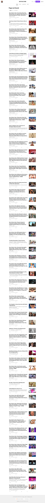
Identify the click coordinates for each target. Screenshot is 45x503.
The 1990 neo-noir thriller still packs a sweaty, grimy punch (18, 184)
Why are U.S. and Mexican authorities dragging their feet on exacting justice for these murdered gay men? (18, 55)
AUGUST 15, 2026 (12, 112)
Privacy (23, 496)
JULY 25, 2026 (11, 291)
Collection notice (29, 496)
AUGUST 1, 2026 (11, 225)
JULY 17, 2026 (11, 369)
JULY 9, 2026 (11, 439)
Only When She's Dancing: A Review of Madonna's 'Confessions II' (17, 478)
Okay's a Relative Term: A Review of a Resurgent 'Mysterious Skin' (17, 126)
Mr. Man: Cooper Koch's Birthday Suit (17, 382)
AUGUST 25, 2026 (12, 32)
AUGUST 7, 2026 (11, 169)
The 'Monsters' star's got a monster (14, 383)
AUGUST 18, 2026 (12, 88)
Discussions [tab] (16, 10)
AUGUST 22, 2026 (12, 48)
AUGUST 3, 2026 (11, 209)
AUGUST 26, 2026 (12, 16)
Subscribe (37, 1)
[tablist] (13, 10)
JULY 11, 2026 (11, 423)
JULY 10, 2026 (11, 431)
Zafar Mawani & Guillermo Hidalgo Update (18, 53)
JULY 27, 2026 (11, 283)
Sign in (42, 1)
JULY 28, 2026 (11, 267)
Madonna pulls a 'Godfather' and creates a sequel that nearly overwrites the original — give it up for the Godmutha (18, 480)
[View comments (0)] (15, 18)
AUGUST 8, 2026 (11, 161)
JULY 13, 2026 (11, 407)
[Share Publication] (34, 1)
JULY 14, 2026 (11, 398)
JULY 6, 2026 (11, 464)
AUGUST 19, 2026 (12, 80)
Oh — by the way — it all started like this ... (15, 329)
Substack (18, 501)
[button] (17, 4)
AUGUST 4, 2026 (11, 201)
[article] (22, 15)
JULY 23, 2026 (11, 323)
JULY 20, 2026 (11, 346)
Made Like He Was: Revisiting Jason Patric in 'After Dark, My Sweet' (18, 183)
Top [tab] (12, 10)
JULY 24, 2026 (11, 315)
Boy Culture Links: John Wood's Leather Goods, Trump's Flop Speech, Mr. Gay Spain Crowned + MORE (18, 367)
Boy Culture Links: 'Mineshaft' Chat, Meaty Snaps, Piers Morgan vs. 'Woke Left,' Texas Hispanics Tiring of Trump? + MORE (18, 404)
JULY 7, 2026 (11, 456)
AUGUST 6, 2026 (11, 177)
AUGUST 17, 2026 (12, 96)
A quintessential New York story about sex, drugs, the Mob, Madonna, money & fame (18, 307)
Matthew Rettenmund (16, 17)
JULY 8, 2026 (11, 447)
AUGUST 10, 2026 (12, 153)
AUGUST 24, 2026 (12, 40)
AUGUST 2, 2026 (11, 217)
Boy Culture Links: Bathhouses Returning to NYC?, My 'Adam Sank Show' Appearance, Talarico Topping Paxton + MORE (18, 175)
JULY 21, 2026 (11, 338)
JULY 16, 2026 (11, 377)
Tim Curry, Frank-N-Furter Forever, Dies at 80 (18, 22)
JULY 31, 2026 (11, 235)
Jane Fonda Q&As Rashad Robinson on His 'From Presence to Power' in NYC (18, 272)
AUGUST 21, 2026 (12, 63)
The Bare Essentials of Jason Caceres (17, 240)
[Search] (32, 1)
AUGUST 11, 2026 (12, 145)
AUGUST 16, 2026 (12, 104)
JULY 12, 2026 (11, 415)
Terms (26, 496)
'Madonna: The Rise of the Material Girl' (17, 328)
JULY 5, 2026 (11, 472)
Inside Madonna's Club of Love (15, 388)
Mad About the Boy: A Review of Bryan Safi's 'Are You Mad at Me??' (18, 352)
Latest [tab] (10, 10)
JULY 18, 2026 (11, 361)
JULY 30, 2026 (11, 250)
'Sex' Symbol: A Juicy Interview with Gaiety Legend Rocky (18, 305)
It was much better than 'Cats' (13, 353)
